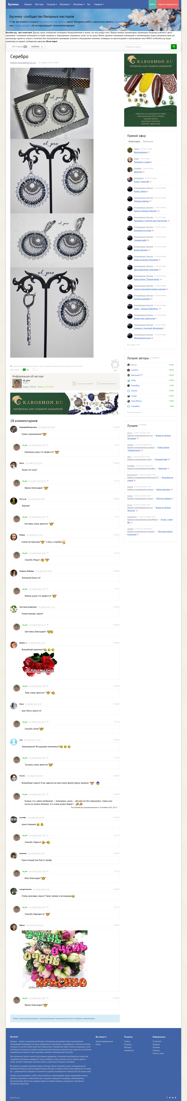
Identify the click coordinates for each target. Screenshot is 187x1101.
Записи (127, 1041)
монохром (25, 366)
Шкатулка (138, 171)
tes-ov (134, 364)
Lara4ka (22, 817)
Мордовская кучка (142, 338)
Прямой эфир (136, 136)
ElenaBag (137, 168)
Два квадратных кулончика (146, 269)
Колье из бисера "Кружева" (146, 259)
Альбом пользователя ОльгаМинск (142, 519)
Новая (136, 158)
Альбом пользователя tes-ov (140, 435)
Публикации (148, 141)
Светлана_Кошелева (28, 607)
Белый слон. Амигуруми (144, 318)
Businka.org (15, 1097)
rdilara (136, 149)
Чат (89, 4)
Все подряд (19, 46)
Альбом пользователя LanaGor (141, 447)
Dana (21, 704)
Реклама (156, 1047)
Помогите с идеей (142, 162)
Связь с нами (158, 1053)
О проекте (157, 1041)
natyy (133, 380)
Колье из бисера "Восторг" (145, 211)
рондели (60, 366)
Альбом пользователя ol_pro (23, 62)
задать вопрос (22, 25)
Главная (28, 4)
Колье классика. (141, 250)
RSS (138, 345)
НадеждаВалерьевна (28, 427)
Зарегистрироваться (168, 4)
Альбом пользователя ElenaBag (141, 468)
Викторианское (140, 152)
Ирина (22, 925)
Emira (21, 463)
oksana (134, 390)
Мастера (39, 4)
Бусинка (13, 4)
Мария (22, 535)
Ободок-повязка (141, 201)
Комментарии (134, 141)
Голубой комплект (142, 299)
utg (20, 740)
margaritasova (25, 889)
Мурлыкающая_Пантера (143, 188)
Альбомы (37, 46)
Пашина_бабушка (26, 571)
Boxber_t (23, 643)
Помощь (156, 1050)
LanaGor (134, 370)
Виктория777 (137, 375)
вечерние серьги (38, 366)
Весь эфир (131, 345)
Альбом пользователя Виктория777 (143, 477)
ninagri (134, 396)
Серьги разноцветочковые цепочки (150, 289)
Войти (153, 4)
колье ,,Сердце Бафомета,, (146, 308)
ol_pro (26, 380)
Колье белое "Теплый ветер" (146, 279)
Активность (129, 1050)
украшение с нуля (124, 21)
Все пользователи (134, 412)
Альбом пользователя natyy (139, 459)
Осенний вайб (140, 240)
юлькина (23, 853)
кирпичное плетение (73, 366)
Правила (156, 1044)
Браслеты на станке (142, 230)
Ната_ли (22, 499)
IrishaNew (135, 406)
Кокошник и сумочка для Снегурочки (150, 220)
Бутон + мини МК (141, 181)
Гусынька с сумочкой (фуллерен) (148, 328)
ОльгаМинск (139, 178)
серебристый (50, 366)
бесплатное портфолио (52, 21)
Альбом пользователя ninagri (140, 498)
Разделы (128, 1044)
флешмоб (17, 366)
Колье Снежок (140, 191)
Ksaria (22, 776)
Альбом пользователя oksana (140, 489)
